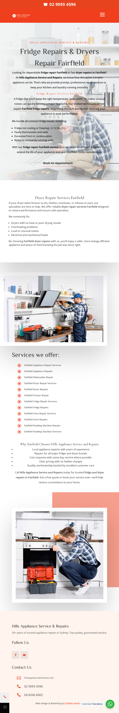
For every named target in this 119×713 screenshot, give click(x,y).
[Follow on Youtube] (24, 655)
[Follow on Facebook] (15, 655)
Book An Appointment (58, 163)
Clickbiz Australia (74, 703)
